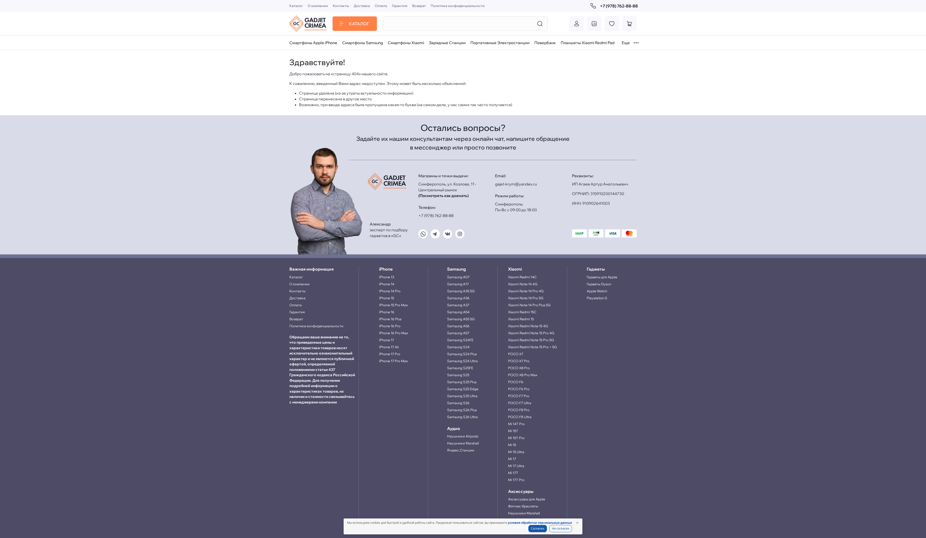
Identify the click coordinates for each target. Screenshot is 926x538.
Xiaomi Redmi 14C (522, 277)
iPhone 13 (386, 277)
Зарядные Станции (447, 42)
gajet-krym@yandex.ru (516, 184)
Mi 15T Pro (516, 438)
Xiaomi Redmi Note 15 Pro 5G (531, 340)
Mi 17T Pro (516, 480)
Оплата (381, 6)
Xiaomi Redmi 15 (521, 319)
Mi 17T (513, 473)
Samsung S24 (458, 347)
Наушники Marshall (463, 443)
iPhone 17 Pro (389, 354)
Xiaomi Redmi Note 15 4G (528, 326)
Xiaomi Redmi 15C (522, 312)
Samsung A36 (458, 298)
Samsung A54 (458, 312)
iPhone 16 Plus (390, 319)
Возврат (419, 6)
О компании (318, 6)
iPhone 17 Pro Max (393, 361)
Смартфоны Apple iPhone (313, 42)
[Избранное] (612, 23)
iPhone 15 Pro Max (393, 305)
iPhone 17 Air (389, 347)
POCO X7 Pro (519, 361)
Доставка (362, 6)
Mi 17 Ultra (516, 466)
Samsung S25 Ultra (462, 396)
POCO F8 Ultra (519, 417)
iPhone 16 (386, 312)
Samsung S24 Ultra (462, 361)
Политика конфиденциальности (458, 6)
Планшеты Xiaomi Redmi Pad (587, 42)
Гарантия (399, 6)
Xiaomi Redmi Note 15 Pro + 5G (532, 347)
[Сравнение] (594, 23)
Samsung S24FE (460, 340)
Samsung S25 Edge (462, 389)
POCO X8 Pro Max (522, 375)
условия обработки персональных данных (540, 523)
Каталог (296, 6)
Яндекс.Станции (460, 450)
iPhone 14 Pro (390, 291)
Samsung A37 (458, 305)
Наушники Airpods (462, 436)
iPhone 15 (386, 298)
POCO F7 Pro (518, 396)
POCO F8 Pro (519, 410)
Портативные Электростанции (500, 42)
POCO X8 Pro (519, 368)
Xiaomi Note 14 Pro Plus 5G (529, 305)
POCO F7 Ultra (519, 403)
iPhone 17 (386, 340)
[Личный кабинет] (576, 23)
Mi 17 (512, 459)
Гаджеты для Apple (602, 277)
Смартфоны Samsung (362, 42)
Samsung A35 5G (461, 291)
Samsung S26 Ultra (462, 417)
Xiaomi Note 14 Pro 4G (526, 291)
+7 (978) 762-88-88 (618, 5)
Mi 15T (513, 431)
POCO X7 (515, 354)
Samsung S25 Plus (462, 382)
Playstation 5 (597, 298)
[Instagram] (459, 233)
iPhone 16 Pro (390, 326)
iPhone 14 (386, 284)
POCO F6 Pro (519, 389)
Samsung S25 (458, 375)
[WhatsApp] (423, 233)
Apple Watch (597, 291)
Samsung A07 (458, 277)
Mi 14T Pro (516, 424)
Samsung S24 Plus (462, 354)
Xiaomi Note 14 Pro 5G (525, 298)
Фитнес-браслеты (523, 506)
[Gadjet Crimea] (308, 23)
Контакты (341, 6)
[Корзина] (629, 23)
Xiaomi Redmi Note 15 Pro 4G (531, 333)
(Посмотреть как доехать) (443, 195)
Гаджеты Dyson (599, 284)
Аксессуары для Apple (526, 499)
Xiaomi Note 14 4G (522, 284)
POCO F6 (515, 382)
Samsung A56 (458, 326)
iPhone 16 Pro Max (393, 333)
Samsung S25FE (460, 368)
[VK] (447, 233)
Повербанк (545, 42)
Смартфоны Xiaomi (406, 42)
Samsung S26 (458, 403)
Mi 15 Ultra (516, 452)
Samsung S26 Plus (462, 410)
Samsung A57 (458, 333)
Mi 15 (512, 445)
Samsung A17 (458, 284)
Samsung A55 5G (461, 319)
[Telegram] (435, 233)
